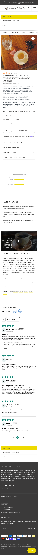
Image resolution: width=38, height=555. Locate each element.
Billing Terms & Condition (24, 546)
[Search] (28, 8)
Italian (31, 291)
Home (4, 32)
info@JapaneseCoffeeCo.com (12, 512)
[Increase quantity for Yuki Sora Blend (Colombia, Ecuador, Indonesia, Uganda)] (9, 131)
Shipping (5, 83)
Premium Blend (15, 32)
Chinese (5, 293)
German (26, 291)
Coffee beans (7, 16)
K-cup (4, 25)
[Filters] (3, 319)
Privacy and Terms (12, 546)
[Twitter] (7, 486)
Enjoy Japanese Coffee (9, 496)
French (21, 291)
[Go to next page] (24, 437)
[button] (7, 73)
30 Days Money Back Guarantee (14, 157)
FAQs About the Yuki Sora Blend (14, 143)
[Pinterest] (15, 486)
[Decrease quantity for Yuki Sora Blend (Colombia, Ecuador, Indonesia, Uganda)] (4, 131)
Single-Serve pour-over (10, 21)
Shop (8, 32)
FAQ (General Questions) (11, 147)
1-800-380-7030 (8, 507)
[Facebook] (3, 486)
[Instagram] (11, 486)
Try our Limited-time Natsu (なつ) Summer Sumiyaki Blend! (20, 3)
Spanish (15, 291)
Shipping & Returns (9, 152)
